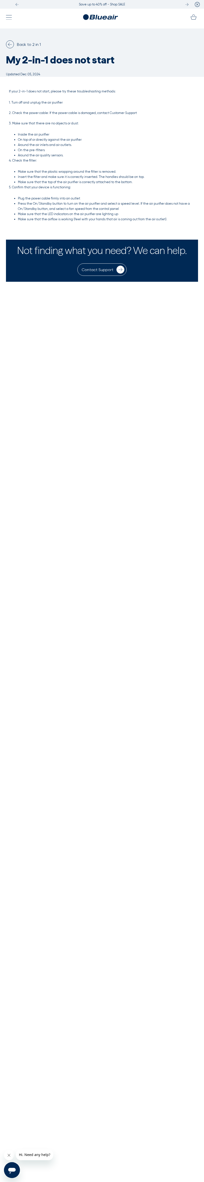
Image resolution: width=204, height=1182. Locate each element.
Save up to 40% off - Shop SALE (102, 4)
